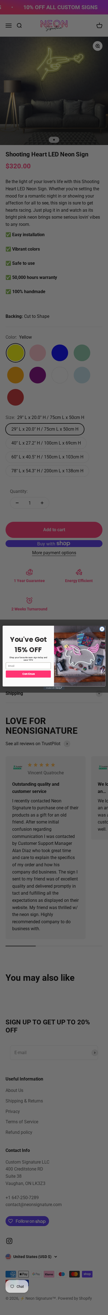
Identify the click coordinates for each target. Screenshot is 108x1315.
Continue (28, 674)
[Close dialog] (102, 629)
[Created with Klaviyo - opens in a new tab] (54, 687)
